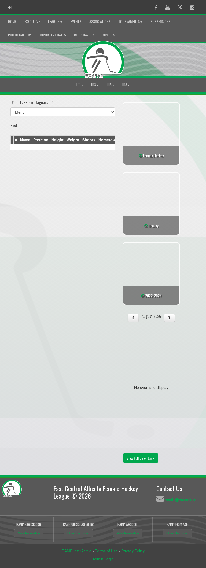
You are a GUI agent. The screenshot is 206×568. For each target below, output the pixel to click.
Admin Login (103, 559)
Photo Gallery (20, 35)
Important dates (53, 35)
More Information (29, 533)
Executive (32, 21)
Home (12, 21)
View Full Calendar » (141, 458)
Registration (84, 35)
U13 (93, 84)
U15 (109, 84)
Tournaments (129, 21)
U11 (78, 84)
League (54, 21)
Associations (99, 21)
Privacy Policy (133, 551)
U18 (124, 84)
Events (76, 21)
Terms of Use (106, 551)
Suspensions (160, 21)
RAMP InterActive (76, 551)
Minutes (108, 35)
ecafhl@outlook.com (182, 499)
